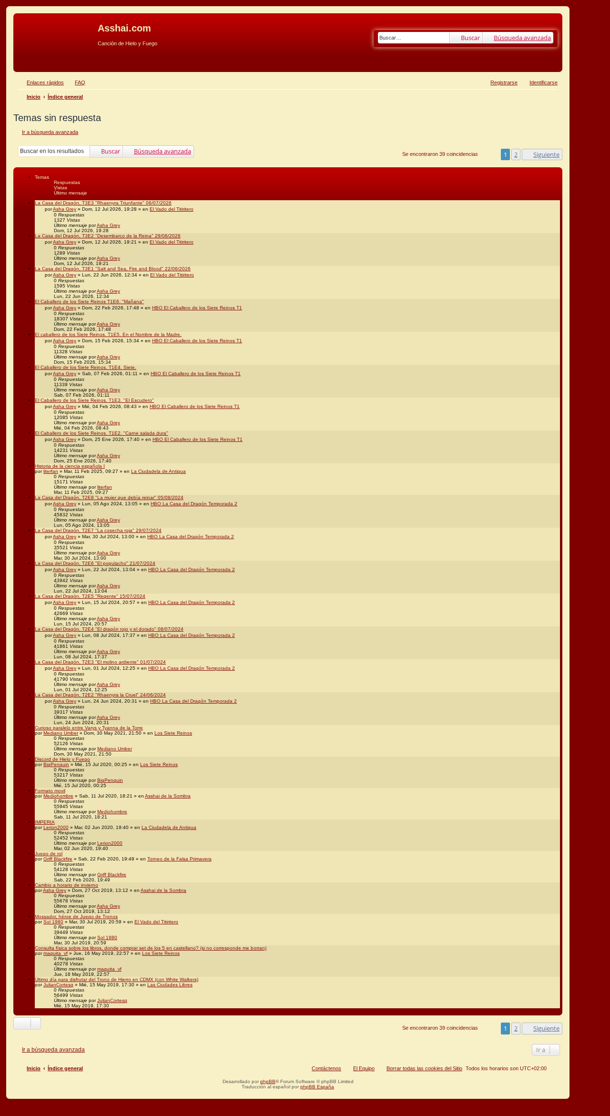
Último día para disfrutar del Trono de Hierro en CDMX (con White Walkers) (116, 979)
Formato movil (50, 790)
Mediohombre (58, 796)
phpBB (267, 1081)
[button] (542, 154)
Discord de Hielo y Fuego (62, 759)
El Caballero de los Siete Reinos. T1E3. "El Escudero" (94, 400)
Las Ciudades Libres (170, 984)
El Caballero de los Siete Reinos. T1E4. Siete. (85, 367)
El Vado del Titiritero (171, 209)
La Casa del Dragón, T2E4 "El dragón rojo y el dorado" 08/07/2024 (109, 629)
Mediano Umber (60, 733)
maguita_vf (55, 953)
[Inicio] (57, 31)
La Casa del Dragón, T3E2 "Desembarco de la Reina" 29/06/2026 (108, 235)
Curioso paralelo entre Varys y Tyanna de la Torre (89, 727)
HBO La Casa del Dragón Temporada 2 (194, 503)
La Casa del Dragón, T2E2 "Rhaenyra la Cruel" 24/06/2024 (100, 694)
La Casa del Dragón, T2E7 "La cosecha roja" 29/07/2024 (98, 530)
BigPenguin (56, 764)
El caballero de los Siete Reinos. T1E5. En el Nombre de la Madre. (108, 334)
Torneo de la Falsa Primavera (179, 858)
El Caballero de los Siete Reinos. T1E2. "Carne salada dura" (101, 433)
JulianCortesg (58, 984)
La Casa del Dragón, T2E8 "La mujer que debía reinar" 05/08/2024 (109, 497)
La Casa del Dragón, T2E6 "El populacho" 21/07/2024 (95, 563)
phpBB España (317, 1086)
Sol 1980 (53, 921)
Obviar (23, 58)
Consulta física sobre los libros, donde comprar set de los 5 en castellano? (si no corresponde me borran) (150, 948)
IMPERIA (45, 822)
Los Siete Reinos (173, 733)
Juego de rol (48, 853)
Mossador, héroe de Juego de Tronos (76, 916)
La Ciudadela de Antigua (158, 471)
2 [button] (516, 154)
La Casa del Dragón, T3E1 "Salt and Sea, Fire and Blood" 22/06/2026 (113, 268)
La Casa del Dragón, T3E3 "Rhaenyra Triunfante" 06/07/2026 (103, 202)
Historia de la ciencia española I (70, 466)
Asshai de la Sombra (168, 796)
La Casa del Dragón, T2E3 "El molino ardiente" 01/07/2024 (100, 662)
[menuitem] (75, 82)
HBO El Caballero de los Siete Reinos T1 (197, 307)
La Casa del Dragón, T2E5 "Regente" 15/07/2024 (90, 596)
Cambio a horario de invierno (66, 885)
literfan (50, 471)
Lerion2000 (56, 827)
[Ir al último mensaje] (125, 225)
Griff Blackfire (57, 858)
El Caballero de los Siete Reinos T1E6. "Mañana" (89, 301)
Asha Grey (64, 209)
